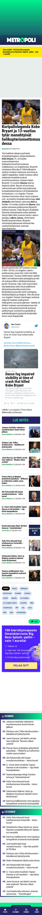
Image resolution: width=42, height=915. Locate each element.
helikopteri (24, 588)
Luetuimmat (10, 812)
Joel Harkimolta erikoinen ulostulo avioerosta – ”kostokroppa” (22, 892)
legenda (14, 598)
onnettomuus (7, 608)
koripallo (18, 593)
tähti (4, 612)
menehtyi (23, 603)
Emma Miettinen (7, 434)
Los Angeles (24, 598)
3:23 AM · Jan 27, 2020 (25, 403)
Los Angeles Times (17, 409)
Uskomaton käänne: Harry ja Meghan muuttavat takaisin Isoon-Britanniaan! (13, 558)
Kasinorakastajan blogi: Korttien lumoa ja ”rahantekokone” (14, 527)
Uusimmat (9, 716)
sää (23, 608)
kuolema (27, 593)
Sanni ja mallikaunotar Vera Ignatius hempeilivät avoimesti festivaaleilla (14, 573)
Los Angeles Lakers (10, 603)
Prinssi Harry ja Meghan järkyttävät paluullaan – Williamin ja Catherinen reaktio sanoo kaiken (15, 479)
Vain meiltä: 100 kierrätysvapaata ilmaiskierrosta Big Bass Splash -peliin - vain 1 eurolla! (20, 51)
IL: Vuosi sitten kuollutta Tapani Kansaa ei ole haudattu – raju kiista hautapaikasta (14, 509)
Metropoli (5, 149)
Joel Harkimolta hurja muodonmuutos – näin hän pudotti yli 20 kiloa (22, 846)
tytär (11, 612)
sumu (30, 608)
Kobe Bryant (7, 593)
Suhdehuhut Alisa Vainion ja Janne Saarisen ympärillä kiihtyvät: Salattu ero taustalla (22, 830)
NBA (31, 603)
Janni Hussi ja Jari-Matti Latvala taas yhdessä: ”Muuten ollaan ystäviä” (14, 460)
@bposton (15, 327)
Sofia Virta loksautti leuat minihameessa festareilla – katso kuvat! (12, 543)
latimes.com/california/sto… (18, 342)
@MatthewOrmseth (25, 345)
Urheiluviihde (21, 612)
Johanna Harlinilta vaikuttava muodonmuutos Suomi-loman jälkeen (13, 429)
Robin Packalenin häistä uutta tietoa (23, 860)
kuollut (5, 598)
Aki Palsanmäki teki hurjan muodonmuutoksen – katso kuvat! (12, 494)
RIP (17, 608)
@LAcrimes (9, 345)
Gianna (14, 588)
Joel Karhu (5, 530)
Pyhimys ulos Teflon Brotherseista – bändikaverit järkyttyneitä (13, 444)
